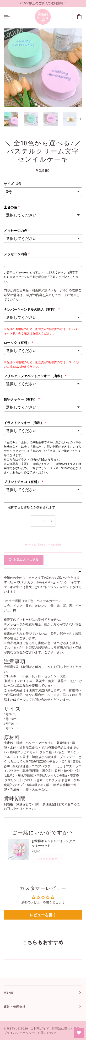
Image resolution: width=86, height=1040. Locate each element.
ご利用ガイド (40, 1028)
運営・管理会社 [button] (15, 1006)
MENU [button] (8, 992)
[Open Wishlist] (79, 1033)
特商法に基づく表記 (66, 1028)
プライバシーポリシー (19, 1033)
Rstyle (13, 1028)
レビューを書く (43, 914)
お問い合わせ (47, 1033)
